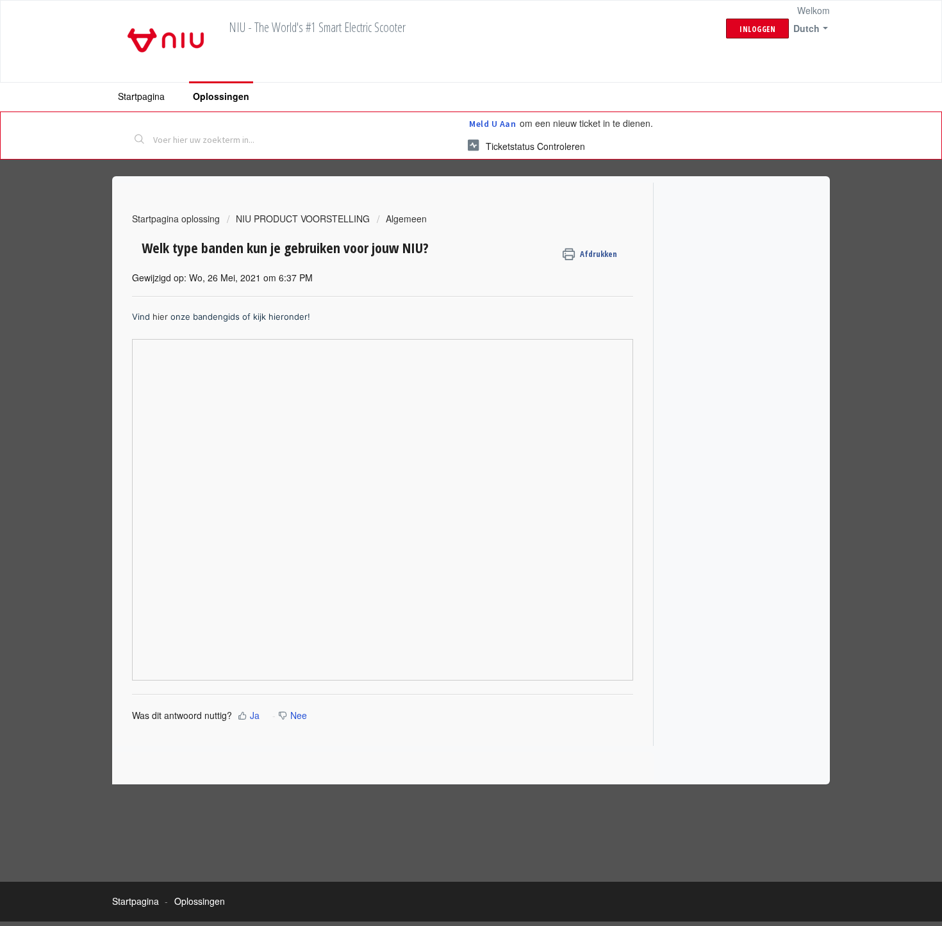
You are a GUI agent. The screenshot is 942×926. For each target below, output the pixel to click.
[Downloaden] (447, 298)
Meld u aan (492, 123)
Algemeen (406, 218)
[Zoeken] (140, 140)
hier (161, 316)
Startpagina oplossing (177, 218)
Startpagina (141, 96)
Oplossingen (221, 96)
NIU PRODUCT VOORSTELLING (303, 218)
